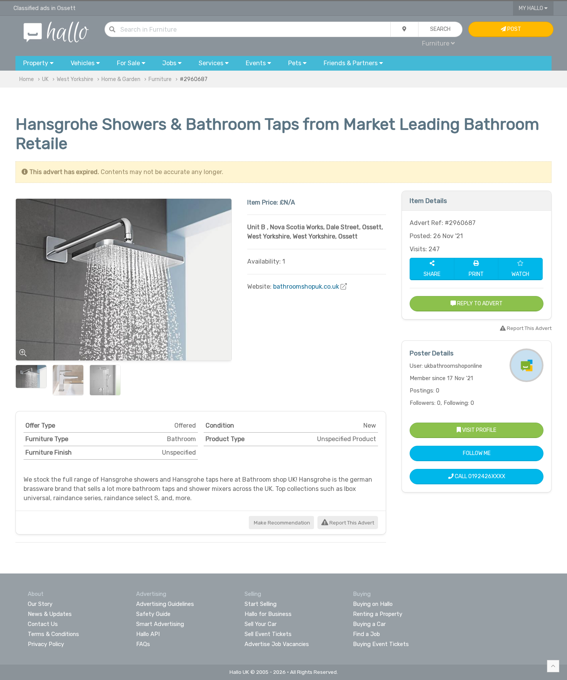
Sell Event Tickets (268, 634)
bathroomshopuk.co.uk (306, 286)
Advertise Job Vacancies (277, 644)
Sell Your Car (261, 624)
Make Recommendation (281, 523)
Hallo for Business (268, 614)
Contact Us (43, 624)
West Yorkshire (75, 79)
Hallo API (148, 634)
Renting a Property (377, 614)
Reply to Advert (479, 303)
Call (479, 476)
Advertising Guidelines (165, 603)
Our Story (40, 603)
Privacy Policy (46, 644)
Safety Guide (153, 614)
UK (45, 79)
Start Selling (261, 603)
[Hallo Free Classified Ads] (56, 31)
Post (513, 29)
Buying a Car (369, 624)
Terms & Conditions (53, 634)
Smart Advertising (160, 624)
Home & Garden (120, 79)
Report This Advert (351, 523)
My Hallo (531, 8)
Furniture (160, 79)
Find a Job (366, 634)
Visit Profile (478, 430)
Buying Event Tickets (381, 644)
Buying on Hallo (373, 603)
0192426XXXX (486, 476)
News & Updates (50, 614)
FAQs (143, 644)
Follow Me (477, 453)
